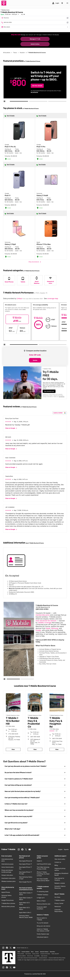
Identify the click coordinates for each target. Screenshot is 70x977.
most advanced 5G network (46, 621)
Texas (15, 52)
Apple (48, 628)
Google (38, 630)
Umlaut (20, 298)
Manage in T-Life (35, 39)
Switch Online (35, 44)
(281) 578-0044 (57, 738)
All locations (6, 52)
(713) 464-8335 (13, 734)
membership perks (43, 615)
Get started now (49, 391)
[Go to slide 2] (30, 102)
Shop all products (35, 262)
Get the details (37, 86)
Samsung (54, 628)
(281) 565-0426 (35, 736)
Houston (22, 52)
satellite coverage (44, 623)
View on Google (11, 428)
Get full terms (34, 92)
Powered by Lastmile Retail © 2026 (35, 974)
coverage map (52, 298)
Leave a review (58, 412)
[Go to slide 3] (49, 102)
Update (35, 360)
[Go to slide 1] (10, 102)
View (13, 749)
